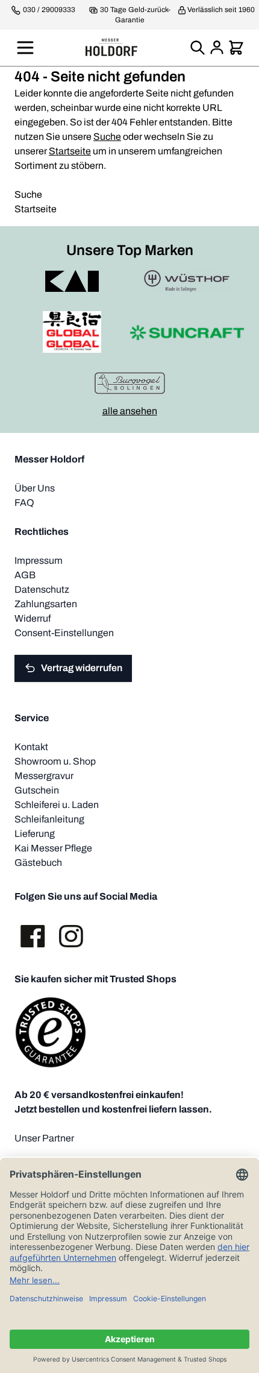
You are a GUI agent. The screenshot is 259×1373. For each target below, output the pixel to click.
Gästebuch (38, 862)
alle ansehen (129, 411)
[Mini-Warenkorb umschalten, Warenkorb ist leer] (236, 47)
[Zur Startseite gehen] (111, 47)
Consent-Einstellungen (64, 633)
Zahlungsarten (45, 604)
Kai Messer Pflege (53, 848)
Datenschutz (41, 589)
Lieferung (34, 834)
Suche (107, 136)
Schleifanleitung (49, 819)
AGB (25, 575)
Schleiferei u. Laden (56, 805)
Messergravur (43, 776)
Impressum (38, 560)
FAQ (24, 502)
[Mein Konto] (216, 47)
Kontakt (31, 747)
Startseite (70, 151)
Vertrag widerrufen (81, 668)
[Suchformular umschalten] (197, 47)
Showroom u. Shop (55, 761)
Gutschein (36, 790)
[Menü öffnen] (25, 47)
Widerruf (32, 618)
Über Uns (34, 488)
